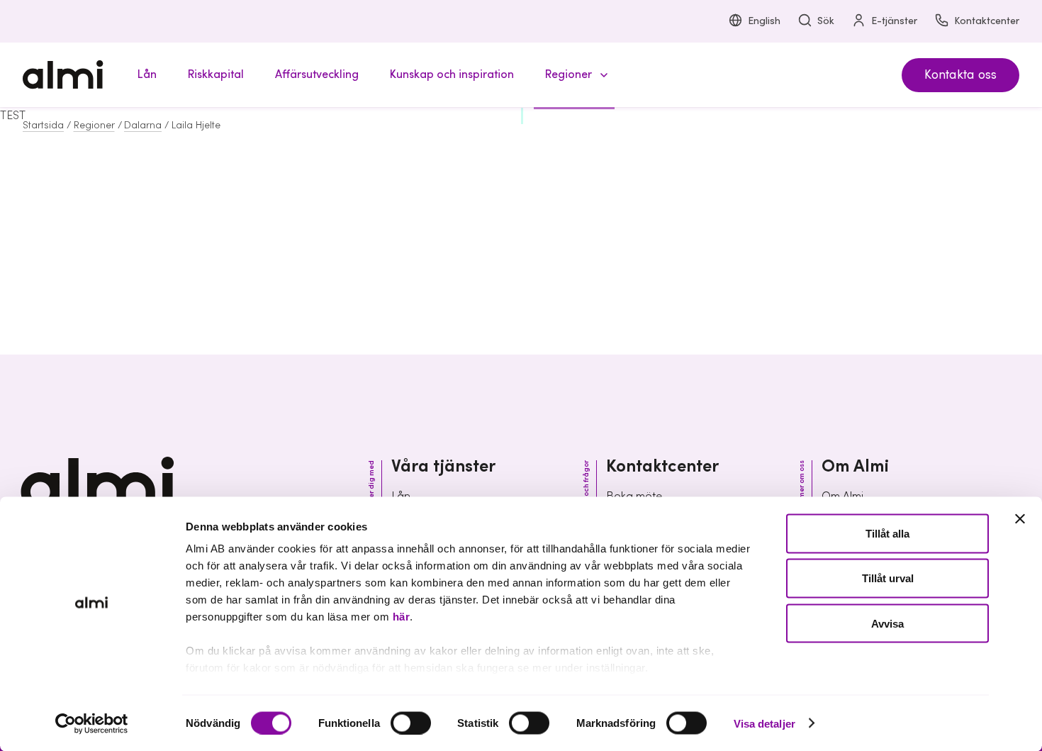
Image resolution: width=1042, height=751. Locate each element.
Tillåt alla (887, 534)
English (764, 21)
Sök (825, 21)
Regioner (94, 125)
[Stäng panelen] (1020, 519)
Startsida (43, 125)
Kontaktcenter (986, 21)
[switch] (411, 722)
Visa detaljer (764, 723)
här (401, 617)
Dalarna (143, 125)
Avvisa (887, 623)
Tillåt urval (888, 578)
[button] (574, 75)
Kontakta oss (960, 74)
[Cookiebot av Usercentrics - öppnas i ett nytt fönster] (92, 723)
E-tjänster (894, 21)
